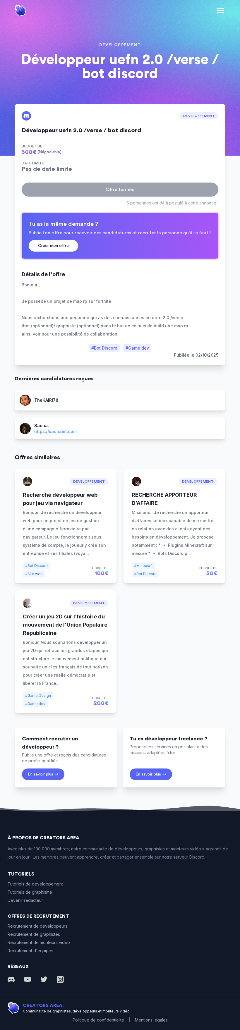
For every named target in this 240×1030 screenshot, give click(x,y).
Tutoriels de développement (35, 883)
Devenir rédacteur (25, 900)
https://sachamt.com (55, 431)
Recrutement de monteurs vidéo (39, 942)
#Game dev (137, 347)
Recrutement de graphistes (34, 934)
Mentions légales (151, 1019)
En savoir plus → (43, 774)
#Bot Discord (104, 347)
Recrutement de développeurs (37, 926)
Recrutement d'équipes (30, 950)
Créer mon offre (53, 246)
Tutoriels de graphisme (30, 892)
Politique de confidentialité (98, 1019)
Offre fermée (120, 189)
